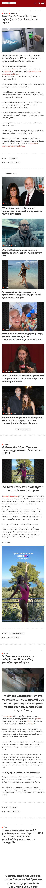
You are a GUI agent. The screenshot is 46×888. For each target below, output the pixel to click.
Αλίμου (32, 724)
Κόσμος (6, 827)
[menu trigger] (42, 3)
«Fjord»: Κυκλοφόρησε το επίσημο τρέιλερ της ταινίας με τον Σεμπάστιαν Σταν (22, 253)
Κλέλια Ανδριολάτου (17, 633)
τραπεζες (14, 158)
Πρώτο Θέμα (15, 162)
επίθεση (29, 721)
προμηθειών (12, 69)
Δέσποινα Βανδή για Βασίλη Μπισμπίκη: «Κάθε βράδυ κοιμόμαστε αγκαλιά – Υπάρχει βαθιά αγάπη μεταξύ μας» (22, 420)
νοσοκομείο (8, 716)
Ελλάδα (6, 13)
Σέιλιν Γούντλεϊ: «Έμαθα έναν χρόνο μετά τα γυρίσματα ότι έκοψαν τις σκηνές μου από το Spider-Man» (23, 378)
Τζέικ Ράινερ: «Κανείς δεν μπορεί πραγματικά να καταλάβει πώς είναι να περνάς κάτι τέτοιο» (22, 211)
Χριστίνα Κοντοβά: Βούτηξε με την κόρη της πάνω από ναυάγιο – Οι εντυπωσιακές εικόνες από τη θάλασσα (22, 336)
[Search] (38, 3)
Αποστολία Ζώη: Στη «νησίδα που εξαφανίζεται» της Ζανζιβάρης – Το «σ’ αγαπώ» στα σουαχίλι (21, 295)
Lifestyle (7, 245)
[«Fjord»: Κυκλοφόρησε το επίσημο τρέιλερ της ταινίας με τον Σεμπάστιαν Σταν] (23, 233)
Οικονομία (14, 13)
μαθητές (38, 719)
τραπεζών (8, 71)
